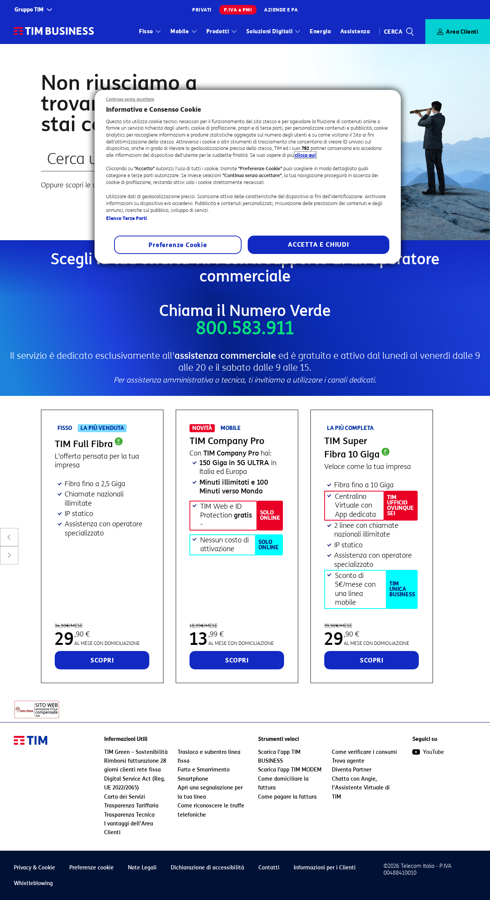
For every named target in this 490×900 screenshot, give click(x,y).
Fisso (146, 31)
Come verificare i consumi (364, 752)
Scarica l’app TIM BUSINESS (279, 756)
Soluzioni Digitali (269, 31)
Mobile (179, 31)
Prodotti (217, 31)
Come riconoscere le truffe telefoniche (211, 810)
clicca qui (305, 155)
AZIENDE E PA (281, 10)
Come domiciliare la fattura (283, 783)
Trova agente (348, 761)
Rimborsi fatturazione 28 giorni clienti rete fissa (135, 765)
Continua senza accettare (130, 99)
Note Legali (142, 867)
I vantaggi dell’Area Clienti (128, 828)
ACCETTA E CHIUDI (318, 244)
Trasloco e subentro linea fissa (209, 756)
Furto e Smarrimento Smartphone (204, 774)
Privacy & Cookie (34, 867)
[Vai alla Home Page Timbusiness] (54, 31)
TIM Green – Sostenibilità (136, 752)
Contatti (268, 867)
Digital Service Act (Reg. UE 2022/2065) (134, 783)
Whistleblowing (33, 883)
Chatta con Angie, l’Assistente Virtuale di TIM (361, 788)
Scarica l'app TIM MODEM (290, 770)
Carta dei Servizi (124, 797)
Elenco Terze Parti (126, 218)
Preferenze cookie (91, 867)
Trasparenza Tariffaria (131, 805)
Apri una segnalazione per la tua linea (210, 792)
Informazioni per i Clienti (325, 867)
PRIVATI (202, 10)
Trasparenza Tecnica (129, 815)
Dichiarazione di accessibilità (207, 867)
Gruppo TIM (29, 10)
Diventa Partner (351, 770)
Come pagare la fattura (287, 797)
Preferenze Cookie (178, 245)
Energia (320, 31)
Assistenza (355, 31)
